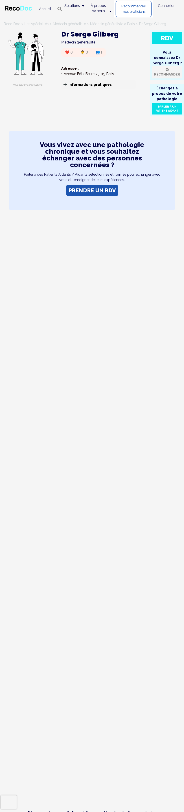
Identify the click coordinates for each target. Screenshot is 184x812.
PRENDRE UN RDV (92, 190)
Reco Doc (12, 24)
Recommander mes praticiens (133, 9)
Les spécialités (36, 24)
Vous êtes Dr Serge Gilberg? (28, 85)
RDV (167, 38)
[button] (98, 84)
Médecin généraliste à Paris (112, 24)
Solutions (72, 6)
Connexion (166, 6)
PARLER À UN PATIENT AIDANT (167, 108)
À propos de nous (98, 8)
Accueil (45, 9)
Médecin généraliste (69, 24)
